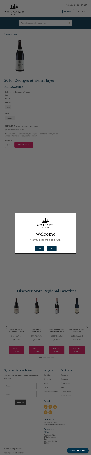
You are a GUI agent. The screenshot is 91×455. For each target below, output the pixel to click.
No (51, 248)
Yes (39, 248)
